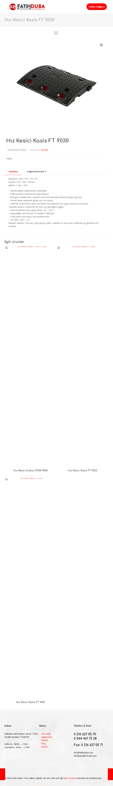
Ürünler (44, 740)
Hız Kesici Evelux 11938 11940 (30, 470)
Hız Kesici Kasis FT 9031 (30, 702)
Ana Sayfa (46, 733)
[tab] (13, 171)
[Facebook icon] (89, 781)
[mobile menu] (81, 6)
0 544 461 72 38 (85, 738)
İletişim (44, 746)
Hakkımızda (46, 737)
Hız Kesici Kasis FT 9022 (82, 470)
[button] (102, 45)
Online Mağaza (97, 6)
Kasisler (44, 149)
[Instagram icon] (98, 781)
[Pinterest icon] (95, 781)
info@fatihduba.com (83, 752)
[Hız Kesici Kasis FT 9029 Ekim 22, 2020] (2, 774)
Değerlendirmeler (36, 171)
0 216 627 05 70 (85, 734)
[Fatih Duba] (27, 6)
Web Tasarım (69, 778)
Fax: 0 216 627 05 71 (88, 745)
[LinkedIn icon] (92, 781)
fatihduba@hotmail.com (85, 755)
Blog (43, 743)
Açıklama (13, 171)
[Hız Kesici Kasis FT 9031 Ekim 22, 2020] (110, 774)
